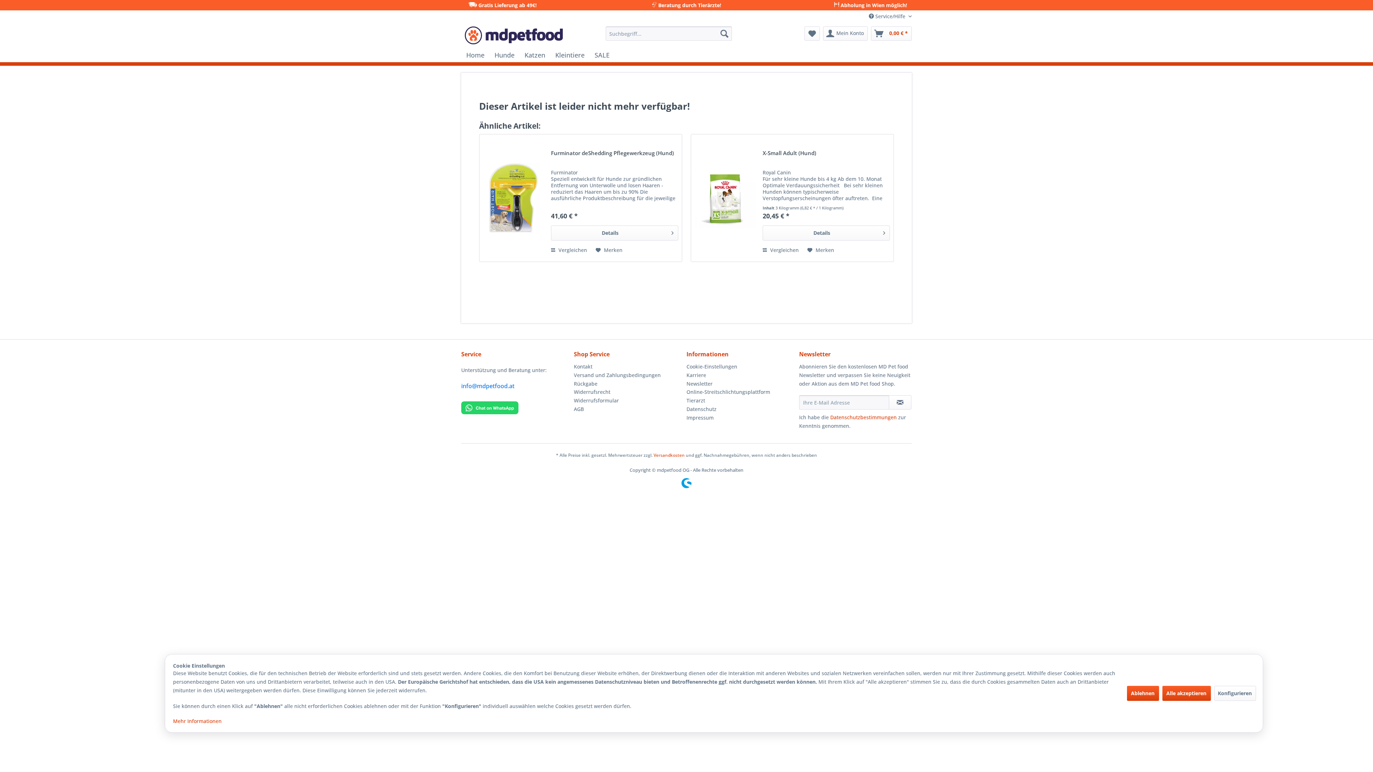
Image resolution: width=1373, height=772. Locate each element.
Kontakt (583, 366)
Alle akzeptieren (1186, 693)
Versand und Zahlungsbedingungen (617, 375)
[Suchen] (724, 33)
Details (610, 232)
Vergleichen (572, 250)
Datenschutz (701, 409)
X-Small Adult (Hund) (789, 153)
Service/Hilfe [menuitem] (890, 16)
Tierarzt (695, 400)
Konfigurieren (1235, 693)
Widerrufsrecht (592, 392)
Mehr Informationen (197, 721)
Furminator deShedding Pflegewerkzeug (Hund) (612, 153)
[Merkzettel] (812, 33)
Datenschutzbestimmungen (863, 417)
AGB (579, 409)
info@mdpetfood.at (488, 386)
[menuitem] (669, 33)
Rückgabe (585, 383)
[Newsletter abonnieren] (900, 402)
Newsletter (699, 383)
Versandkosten (669, 455)
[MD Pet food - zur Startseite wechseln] (514, 35)
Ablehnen (1143, 693)
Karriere (696, 375)
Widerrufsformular (596, 400)
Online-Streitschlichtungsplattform (728, 392)
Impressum (700, 417)
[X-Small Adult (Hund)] (725, 198)
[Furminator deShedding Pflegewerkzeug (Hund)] (513, 198)
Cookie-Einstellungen (711, 366)
